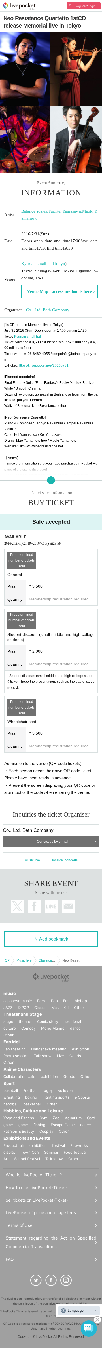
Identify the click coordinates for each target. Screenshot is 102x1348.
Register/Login (85, 6)
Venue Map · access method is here (59, 291)
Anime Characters (22, 1069)
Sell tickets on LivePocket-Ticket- (37, 1200)
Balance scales (34, 211)
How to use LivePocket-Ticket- (37, 1187)
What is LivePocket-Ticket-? (34, 1174)
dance (75, 1028)
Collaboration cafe (19, 1076)
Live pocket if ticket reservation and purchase (19, 6)
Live (60, 1055)
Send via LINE (51, 906)
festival (58, 1145)
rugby (47, 1090)
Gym (43, 1118)
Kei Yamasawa (68, 211)
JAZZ (7, 1007)
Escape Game (63, 1124)
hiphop (81, 1000)
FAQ (10, 1259)
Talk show (43, 1055)
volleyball (66, 1090)
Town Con (30, 1152)
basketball (32, 1104)
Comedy (28, 1028)
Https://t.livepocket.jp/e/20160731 (43, 365)
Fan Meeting (14, 1049)
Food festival (75, 1152)
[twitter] (36, 1280)
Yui (51, 211)
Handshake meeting (49, 1049)
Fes (66, 1000)
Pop (54, 1000)
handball (10, 1104)
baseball (10, 1090)
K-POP (23, 1007)
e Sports (82, 1097)
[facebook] (51, 1280)
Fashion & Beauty (18, 1131)
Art (6, 1158)
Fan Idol (11, 1041)
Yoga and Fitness (18, 1118)
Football (30, 1090)
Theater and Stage (22, 1014)
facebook (34, 906)
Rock (41, 1000)
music (9, 993)
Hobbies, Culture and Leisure (33, 1110)
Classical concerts (64, 860)
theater (25, 1021)
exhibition (80, 1049)
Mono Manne (53, 1028)
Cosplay (46, 1131)
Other (79, 1007)
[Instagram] (66, 1280)
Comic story (47, 1021)
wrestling (11, 1097)
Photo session (16, 1055)
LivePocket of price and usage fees (41, 1212)
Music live (32, 860)
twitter (17, 906)
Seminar (51, 1152)
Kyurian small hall (37, 263)
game (23, 1124)
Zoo (56, 1118)
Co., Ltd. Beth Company (47, 310)
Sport (9, 1083)
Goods (75, 1055)
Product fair (13, 1145)
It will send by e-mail (68, 906)
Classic (40, 1007)
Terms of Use (19, 1225)
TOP (6, 960)
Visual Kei (60, 1007)
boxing (31, 1097)
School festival (27, 1158)
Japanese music (17, 1000)
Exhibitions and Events (26, 1138)
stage (8, 1021)
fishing (39, 1124)
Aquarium (73, 1118)
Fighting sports (55, 1097)
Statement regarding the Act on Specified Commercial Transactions (51, 1242)
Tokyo (59, 263)
